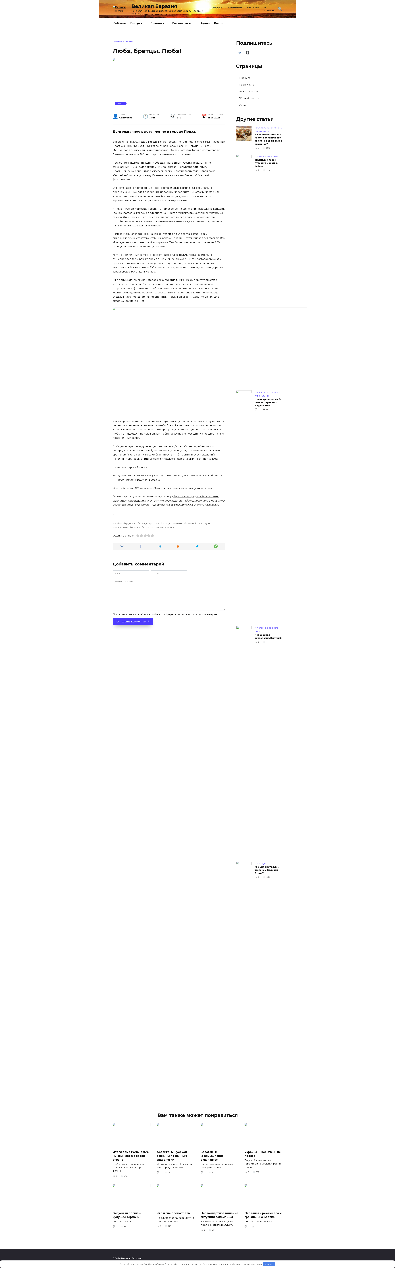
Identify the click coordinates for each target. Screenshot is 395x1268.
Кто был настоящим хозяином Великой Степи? (267, 870)
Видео (218, 23)
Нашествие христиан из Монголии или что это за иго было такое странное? (268, 139)
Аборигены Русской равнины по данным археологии (172, 1155)
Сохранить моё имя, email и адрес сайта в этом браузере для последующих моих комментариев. (167, 614)
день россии (151, 523)
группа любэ (132, 523)
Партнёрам (235, 7)
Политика (157, 23)
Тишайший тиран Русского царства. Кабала (266, 162)
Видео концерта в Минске (130, 467)
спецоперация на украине (159, 527)
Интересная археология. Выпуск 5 (268, 636)
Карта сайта (246, 84)
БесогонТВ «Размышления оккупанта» (212, 1155)
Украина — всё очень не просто (263, 1153)
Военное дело (182, 23)
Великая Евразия (154, 6)
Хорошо (269, 1264)
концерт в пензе (172, 523)
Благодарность (248, 91)
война (118, 523)
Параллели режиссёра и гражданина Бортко (263, 1215)
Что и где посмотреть (173, 1213)
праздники (121, 527)
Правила (244, 77)
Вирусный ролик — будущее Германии (127, 1215)
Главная (218, 7)
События (119, 23)
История (136, 23)
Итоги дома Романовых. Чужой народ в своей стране (131, 1155)
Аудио (205, 23)
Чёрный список (249, 98)
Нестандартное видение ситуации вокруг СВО (219, 1215)
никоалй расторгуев (198, 523)
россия (135, 527)
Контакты (253, 7)
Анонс (243, 105)
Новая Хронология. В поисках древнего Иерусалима (268, 402)
